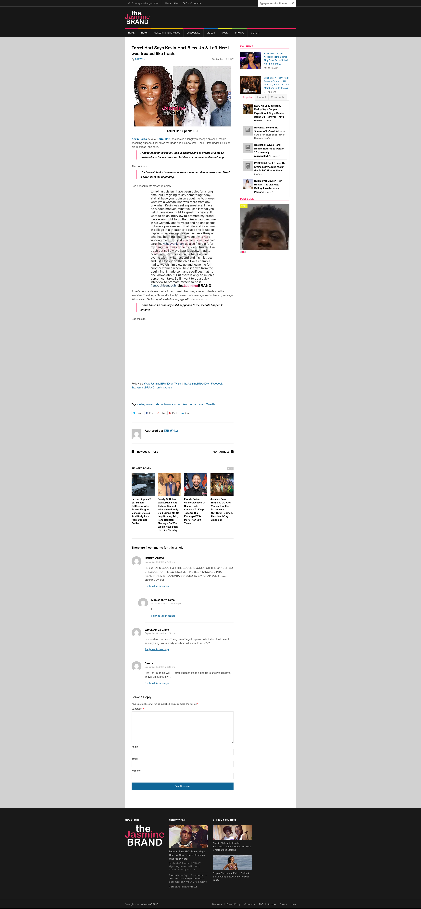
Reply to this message (157, 586)
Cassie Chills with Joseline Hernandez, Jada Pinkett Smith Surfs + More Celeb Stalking (232, 846)
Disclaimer (217, 904)
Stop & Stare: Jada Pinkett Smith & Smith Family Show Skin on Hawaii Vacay (231, 876)
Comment (138, 708)
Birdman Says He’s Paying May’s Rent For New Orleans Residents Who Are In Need (187, 855)
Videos (211, 32)
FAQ (185, 3)
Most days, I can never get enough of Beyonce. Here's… (269, 132)
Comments (277, 97)
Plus (163, 412)
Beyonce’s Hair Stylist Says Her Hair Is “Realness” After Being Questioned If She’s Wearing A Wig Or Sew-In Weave (188, 878)
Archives (272, 904)
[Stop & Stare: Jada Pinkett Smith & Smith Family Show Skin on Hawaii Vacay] (232, 862)
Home (168, 3)
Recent (261, 97)
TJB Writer (140, 59)
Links (293, 904)
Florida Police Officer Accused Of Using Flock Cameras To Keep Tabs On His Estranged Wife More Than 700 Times (194, 511)
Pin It (174, 412)
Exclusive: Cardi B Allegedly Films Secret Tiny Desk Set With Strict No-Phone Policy (276, 58)
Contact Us (195, 3)
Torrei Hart (211, 404)
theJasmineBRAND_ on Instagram (152, 387)
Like (151, 412)
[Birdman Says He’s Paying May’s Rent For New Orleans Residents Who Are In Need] (188, 836)
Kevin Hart (188, 404)
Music (225, 32)
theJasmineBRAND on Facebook (203, 383)
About (177, 3)
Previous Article (147, 451)
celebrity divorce (163, 404)
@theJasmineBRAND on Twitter (163, 383)
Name (135, 746)
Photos (239, 32)
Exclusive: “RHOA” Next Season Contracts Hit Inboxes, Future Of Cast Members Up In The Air (276, 83)
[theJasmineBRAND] (137, 17)
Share (187, 412)
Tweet (139, 412)
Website (136, 770)
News (144, 32)
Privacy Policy (233, 904)
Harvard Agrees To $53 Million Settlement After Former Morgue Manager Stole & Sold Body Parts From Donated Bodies (142, 511)
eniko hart (176, 404)
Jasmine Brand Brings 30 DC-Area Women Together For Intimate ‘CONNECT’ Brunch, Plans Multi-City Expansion (221, 509)
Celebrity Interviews (167, 32)
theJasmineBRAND (149, 904)
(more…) (269, 113)
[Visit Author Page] (136, 434)
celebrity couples (145, 404)
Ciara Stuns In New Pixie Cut (183, 886)
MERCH (255, 32)
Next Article (221, 451)
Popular (247, 97)
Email (135, 758)
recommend (199, 404)
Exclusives (193, 32)
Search (283, 904)
